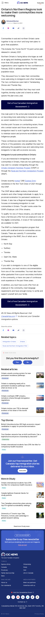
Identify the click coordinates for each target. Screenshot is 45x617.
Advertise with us (29, 585)
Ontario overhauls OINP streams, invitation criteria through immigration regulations (15, 398)
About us (4, 582)
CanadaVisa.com (8, 316)
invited (17, 181)
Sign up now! (22, 545)
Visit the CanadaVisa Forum (22, 592)
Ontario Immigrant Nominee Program (15, 168)
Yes (17, 362)
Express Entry (30, 181)
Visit (24, 570)
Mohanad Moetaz (12, 21)
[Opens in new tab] (8, 597)
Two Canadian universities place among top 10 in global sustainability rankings (16, 504)
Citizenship (5, 439)
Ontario (22, 341)
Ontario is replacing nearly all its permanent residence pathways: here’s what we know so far (15, 386)
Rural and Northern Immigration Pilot (15, 346)
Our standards (6, 585)
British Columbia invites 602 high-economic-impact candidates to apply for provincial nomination (20, 425)
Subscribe (40, 3)
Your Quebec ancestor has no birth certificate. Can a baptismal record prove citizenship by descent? (21, 435)
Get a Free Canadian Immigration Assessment (22, 105)
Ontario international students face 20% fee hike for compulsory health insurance (20, 446)
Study (4, 449)
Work (2, 576)
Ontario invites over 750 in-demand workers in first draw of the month (14, 409)
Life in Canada (28, 573)
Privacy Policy (39, 614)
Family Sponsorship (7, 573)
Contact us (22, 602)
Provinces (5, 378)
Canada (4, 567)
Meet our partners (29, 582)
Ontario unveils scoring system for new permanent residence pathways (16, 374)
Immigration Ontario (9, 341)
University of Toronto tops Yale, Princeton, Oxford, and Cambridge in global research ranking (14, 516)
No (28, 362)
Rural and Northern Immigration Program (27, 171)
